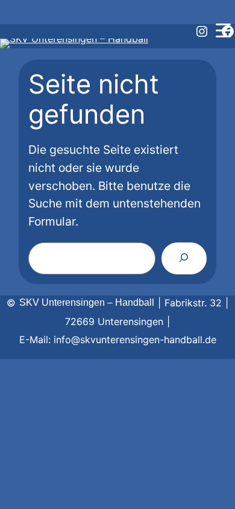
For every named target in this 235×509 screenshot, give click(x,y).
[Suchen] (184, 258)
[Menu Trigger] (223, 30)
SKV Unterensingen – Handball (86, 302)
